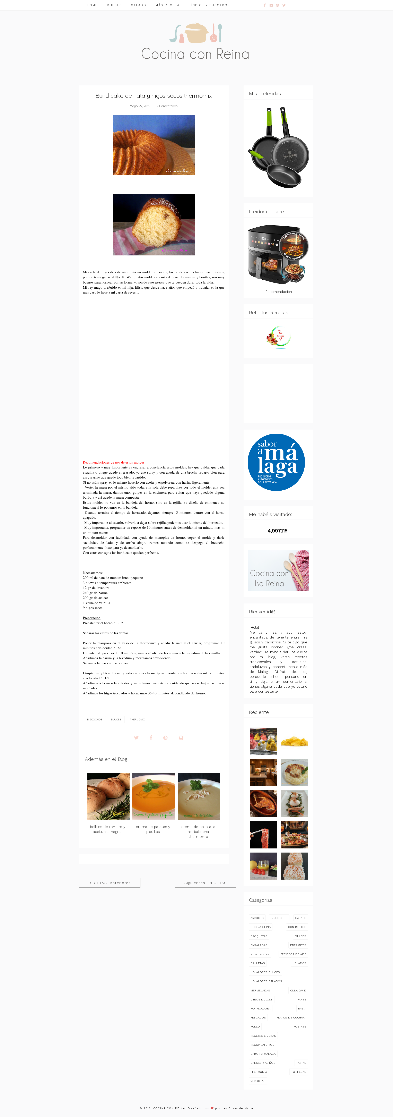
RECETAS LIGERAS (263, 1035)
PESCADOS (258, 1017)
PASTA (302, 1008)
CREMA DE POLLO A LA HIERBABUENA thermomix (198, 831)
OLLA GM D (298, 990)
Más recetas (169, 5)
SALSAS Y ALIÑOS (263, 1062)
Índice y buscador (210, 5)
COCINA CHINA (261, 927)
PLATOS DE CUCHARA (291, 1017)
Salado (138, 5)
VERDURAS (258, 1081)
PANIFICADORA (261, 1008)
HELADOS (299, 963)
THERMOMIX (137, 719)
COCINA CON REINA (169, 1108)
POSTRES (300, 1026)
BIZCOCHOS (95, 719)
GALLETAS (258, 963)
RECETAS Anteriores (110, 883)
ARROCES (257, 918)
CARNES (300, 918)
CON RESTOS (297, 927)
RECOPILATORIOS (262, 1044)
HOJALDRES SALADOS (266, 981)
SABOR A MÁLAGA (263, 1053)
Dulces (114, 5)
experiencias (260, 954)
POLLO (255, 1026)
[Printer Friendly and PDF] (181, 738)
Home (92, 5)
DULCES (116, 719)
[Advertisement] (154, 338)
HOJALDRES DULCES (265, 972)
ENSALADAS (259, 945)
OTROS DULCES (262, 999)
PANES (302, 999)
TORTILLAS (298, 1071)
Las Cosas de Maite (237, 1108)
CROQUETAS (259, 936)
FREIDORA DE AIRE (293, 954)
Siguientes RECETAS (205, 883)
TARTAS (301, 1062)
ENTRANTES (298, 945)
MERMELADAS (260, 990)
